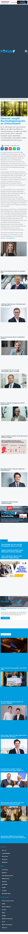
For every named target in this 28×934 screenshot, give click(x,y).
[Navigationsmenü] (26, 51)
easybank (4, 890)
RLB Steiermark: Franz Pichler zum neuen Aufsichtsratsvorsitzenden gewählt (12, 803)
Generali (4, 910)
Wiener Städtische (6, 907)
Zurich (3, 921)
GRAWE (4, 915)
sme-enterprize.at (10, 238)
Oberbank (4, 881)
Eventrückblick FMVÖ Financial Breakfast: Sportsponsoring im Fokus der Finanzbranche (13, 837)
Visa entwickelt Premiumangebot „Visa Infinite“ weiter (14, 668)
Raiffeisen (4, 872)
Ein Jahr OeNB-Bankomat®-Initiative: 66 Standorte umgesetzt (12, 702)
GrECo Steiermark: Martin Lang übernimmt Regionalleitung (11, 557)
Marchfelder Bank (6, 893)
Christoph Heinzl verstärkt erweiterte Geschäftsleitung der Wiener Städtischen (12, 769)
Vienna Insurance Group (8, 901)
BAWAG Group (5, 878)
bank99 (3, 887)
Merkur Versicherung (7, 924)
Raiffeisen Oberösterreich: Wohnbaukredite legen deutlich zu (13, 304)
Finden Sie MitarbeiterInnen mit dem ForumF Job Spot (14, 609)
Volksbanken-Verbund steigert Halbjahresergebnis (9, 502)
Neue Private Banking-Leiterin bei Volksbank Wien (13, 272)
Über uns (4, 850)
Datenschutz (5, 856)
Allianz (3, 913)
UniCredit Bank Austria (7, 875)
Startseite (3, 99)
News (8, 99)
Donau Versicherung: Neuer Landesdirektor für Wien (13, 337)
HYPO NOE (4, 884)
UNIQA (3, 904)
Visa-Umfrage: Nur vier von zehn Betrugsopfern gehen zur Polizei (10, 370)
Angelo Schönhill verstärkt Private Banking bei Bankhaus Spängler (14, 436)
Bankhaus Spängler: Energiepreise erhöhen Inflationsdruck (13, 403)
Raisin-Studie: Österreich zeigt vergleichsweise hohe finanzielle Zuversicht (14, 736)
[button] (2, 148)
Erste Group (5, 869)
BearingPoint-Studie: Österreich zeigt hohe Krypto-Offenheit (13, 469)
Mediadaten (5, 862)
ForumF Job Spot (11, 601)
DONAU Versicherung (7, 918)
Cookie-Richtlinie (6, 853)
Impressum (4, 859)
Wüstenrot (4, 927)
